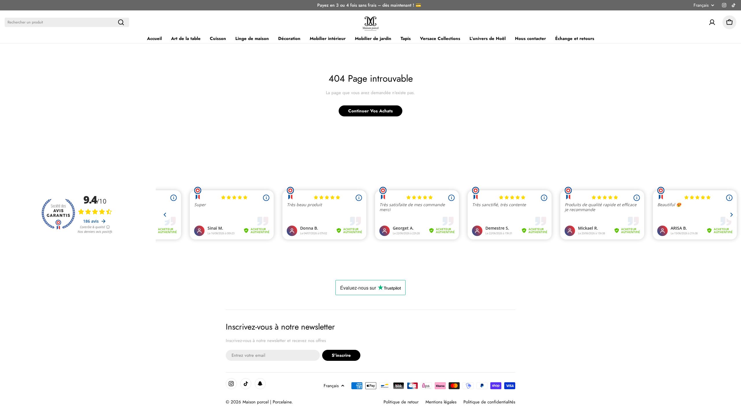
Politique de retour (401, 402)
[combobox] (67, 22)
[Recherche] (121, 22)
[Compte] (712, 22)
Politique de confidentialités (489, 402)
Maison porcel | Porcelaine (267, 402)
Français (701, 5)
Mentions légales (440, 402)
